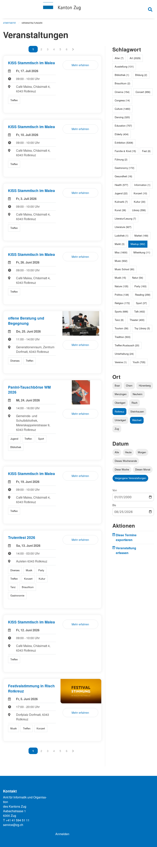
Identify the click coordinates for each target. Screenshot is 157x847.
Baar (117, 385)
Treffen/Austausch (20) (127, 345)
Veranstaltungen (31, 22)
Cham (129, 385)
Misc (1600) (121, 252)
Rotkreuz (119, 411)
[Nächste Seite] (73, 49)
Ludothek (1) (121, 235)
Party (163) (140, 286)
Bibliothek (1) (122, 75)
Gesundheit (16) (123, 176)
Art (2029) (135, 58)
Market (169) (141, 235)
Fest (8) (146, 151)
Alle (117, 452)
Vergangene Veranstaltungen (130, 478)
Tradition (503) (122, 337)
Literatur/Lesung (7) (125, 218)
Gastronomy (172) (124, 168)
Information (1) (142, 185)
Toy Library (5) (142, 328)
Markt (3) (119, 244)
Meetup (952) (138, 244)
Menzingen (121, 394)
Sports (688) (121, 311)
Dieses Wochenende (126, 461)
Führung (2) (121, 159)
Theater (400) (137, 320)
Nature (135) (121, 286)
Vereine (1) (121, 362)
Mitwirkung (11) (141, 252)
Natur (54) (137, 277)
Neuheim (137, 394)
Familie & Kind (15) (125, 151)
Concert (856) (143, 92)
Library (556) (139, 210)
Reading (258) (142, 294)
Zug (117, 428)
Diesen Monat (142, 469)
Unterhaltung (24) (124, 354)
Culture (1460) (122, 109)
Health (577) (121, 185)
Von (114, 490)
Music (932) (121, 261)
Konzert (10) (140, 193)
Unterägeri (120, 420)
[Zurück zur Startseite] (78, 9)
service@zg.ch (13, 825)
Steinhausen (137, 411)
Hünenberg (145, 385)
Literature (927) (123, 227)
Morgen (142, 452)
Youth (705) (139, 362)
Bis (114, 505)
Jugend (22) (121, 193)
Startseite (9, 22)
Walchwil (136, 420)
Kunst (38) (120, 210)
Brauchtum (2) (122, 83)
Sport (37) (141, 303)
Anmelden (62, 834)
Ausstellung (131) (124, 66)
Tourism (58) (121, 328)
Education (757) (123, 125)
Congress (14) (122, 100)
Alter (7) (119, 58)
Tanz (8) (119, 320)
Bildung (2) (141, 75)
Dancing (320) (122, 117)
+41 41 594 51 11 (17, 820)
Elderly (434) (121, 134)
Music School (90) (124, 269)
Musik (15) (120, 277)
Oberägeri (120, 402)
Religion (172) (122, 303)
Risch (134, 402)
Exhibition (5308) (124, 142)
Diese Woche (122, 469)
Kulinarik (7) (121, 201)
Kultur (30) (139, 201)
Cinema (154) (122, 92)
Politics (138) (122, 294)
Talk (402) (139, 311)
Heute (128, 452)
